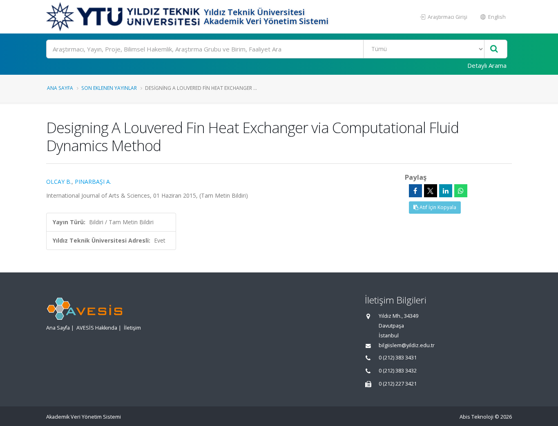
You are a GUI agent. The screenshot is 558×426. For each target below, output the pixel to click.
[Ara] (494, 49)
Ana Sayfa (60, 88)
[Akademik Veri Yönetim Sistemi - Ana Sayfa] (124, 16)
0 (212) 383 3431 (398, 357)
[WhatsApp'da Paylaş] (460, 190)
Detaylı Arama (487, 65)
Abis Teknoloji (476, 416)
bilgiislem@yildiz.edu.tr (407, 345)
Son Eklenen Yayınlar (109, 88)
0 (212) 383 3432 (398, 370)
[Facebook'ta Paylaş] (415, 190)
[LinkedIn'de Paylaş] (445, 190)
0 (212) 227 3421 (398, 383)
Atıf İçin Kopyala (437, 207)
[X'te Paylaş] (430, 190)
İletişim (132, 327)
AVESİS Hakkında (96, 327)
